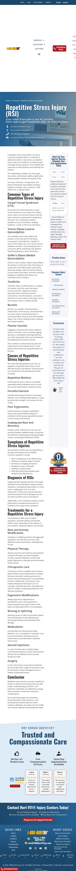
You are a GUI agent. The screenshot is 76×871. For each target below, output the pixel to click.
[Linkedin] (45, 848)
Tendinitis (11, 286)
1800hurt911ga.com (16, 865)
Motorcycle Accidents (56, 295)
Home (8, 100)
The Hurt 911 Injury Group (19, 779)
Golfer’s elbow (32, 262)
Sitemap (58, 865)
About (13, 833)
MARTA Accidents (58, 289)
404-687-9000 (24, 190)
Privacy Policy (47, 865)
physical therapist (16, 555)
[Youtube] (40, 848)
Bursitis (11, 309)
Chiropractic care (14, 571)
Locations (38, 44)
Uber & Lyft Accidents (56, 313)
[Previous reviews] (24, 782)
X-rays (32, 489)
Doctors (39, 49)
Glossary (15, 100)
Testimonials (13, 847)
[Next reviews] (67, 782)
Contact (13, 836)
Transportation (13, 844)
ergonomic (18, 599)
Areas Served (68, 865)
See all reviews (15, 786)
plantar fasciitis (29, 340)
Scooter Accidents (56, 301)
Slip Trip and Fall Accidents (58, 307)
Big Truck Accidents (56, 280)
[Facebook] (30, 848)
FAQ (13, 850)
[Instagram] (35, 848)
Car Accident (58, 285)
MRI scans (23, 492)
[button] (39, 54)
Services (38, 40)
